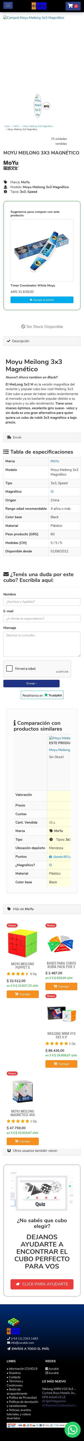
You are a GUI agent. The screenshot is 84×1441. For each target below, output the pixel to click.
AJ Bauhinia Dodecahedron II (60, 1405)
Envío (16, 437)
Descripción (19, 341)
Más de (22, 909)
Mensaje (9, 628)
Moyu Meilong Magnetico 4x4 (23, 1113)
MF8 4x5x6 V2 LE (54, 1397)
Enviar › (31, 683)
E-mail (8, 611)
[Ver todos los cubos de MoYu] (42, 165)
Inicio (7, 126)
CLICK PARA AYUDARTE (44, 1284)
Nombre (9, 594)
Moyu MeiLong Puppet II (22, 966)
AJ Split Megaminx (54, 1401)
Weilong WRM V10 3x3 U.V (61, 1035)
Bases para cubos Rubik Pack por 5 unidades (61, 967)
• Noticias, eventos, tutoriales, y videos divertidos (19, 1414)
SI (52, 491)
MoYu (16, 126)
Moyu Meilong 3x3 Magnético (38, 126)
